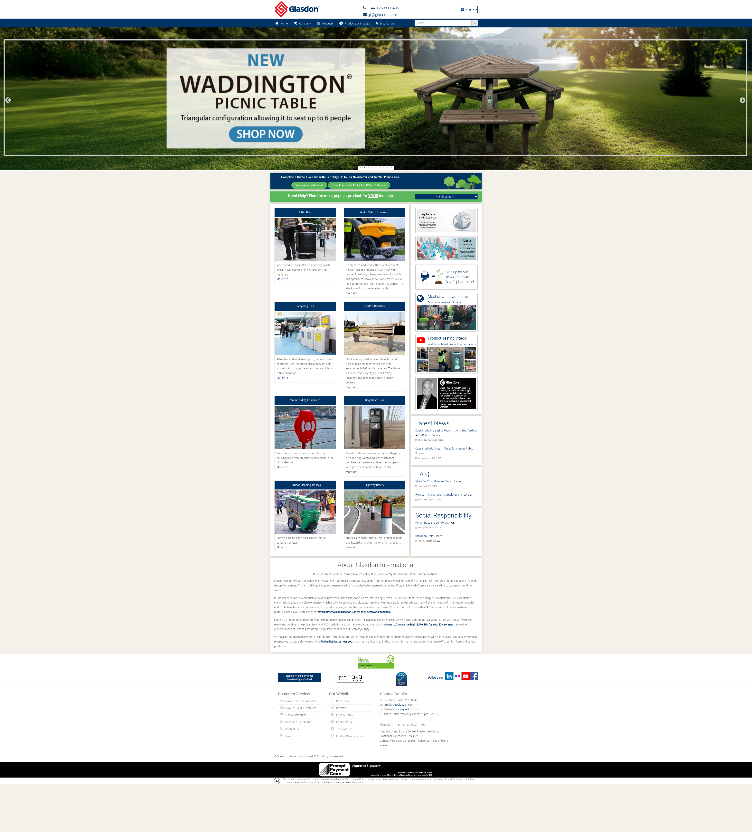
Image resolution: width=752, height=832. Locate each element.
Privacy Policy (344, 715)
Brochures (342, 701)
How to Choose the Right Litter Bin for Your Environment (420, 624)
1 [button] (360, 168)
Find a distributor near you (336, 641)
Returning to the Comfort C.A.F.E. (435, 522)
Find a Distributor (295, 715)
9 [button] (392, 168)
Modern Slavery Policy (349, 736)
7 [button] (384, 168)
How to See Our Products (300, 701)
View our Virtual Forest (309, 185)
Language (470, 9)
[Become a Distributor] (446, 248)
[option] (376, 98)
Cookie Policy (344, 722)
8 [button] (388, 168)
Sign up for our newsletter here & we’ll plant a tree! (299, 677)
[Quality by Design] (446, 393)
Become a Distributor (298, 722)
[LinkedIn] (449, 677)
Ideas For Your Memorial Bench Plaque (438, 481)
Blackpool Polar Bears (428, 535)
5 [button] (376, 168)
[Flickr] (457, 677)
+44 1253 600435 (382, 8)
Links (288, 736)
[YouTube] (465, 677)
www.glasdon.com (406, 709)
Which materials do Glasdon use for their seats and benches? (354, 612)
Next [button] (741, 99)
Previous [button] (7, 99)
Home (284, 23)
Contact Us (292, 729)
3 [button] (368, 168)
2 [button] (364, 168)
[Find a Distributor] (446, 220)
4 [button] (372, 168)
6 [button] (380, 168)
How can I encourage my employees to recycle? (443, 494)
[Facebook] (474, 677)
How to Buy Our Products (300, 708)
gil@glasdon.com (382, 14)
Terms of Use (344, 729)
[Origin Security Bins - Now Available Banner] (376, 98)
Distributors (387, 23)
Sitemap (341, 708)
